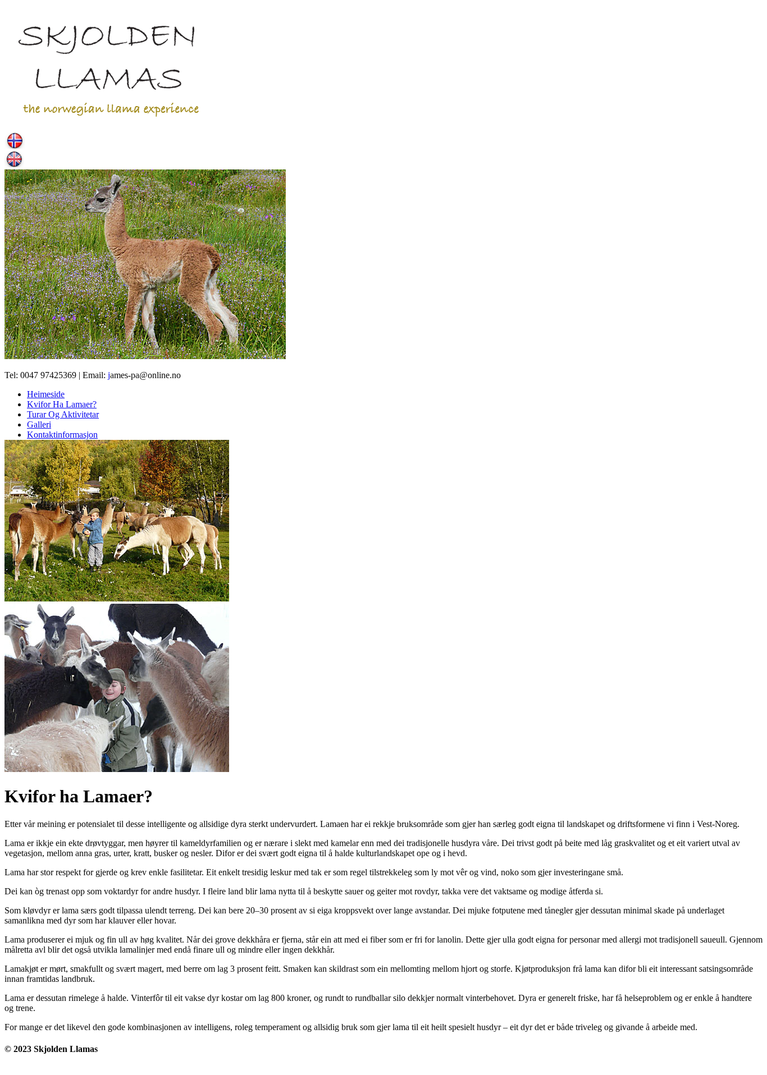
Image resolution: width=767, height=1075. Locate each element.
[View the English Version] (14, 164)
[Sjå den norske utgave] (14, 145)
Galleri (39, 424)
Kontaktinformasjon (62, 434)
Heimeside (46, 394)
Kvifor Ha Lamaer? (62, 404)
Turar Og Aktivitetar (63, 414)
